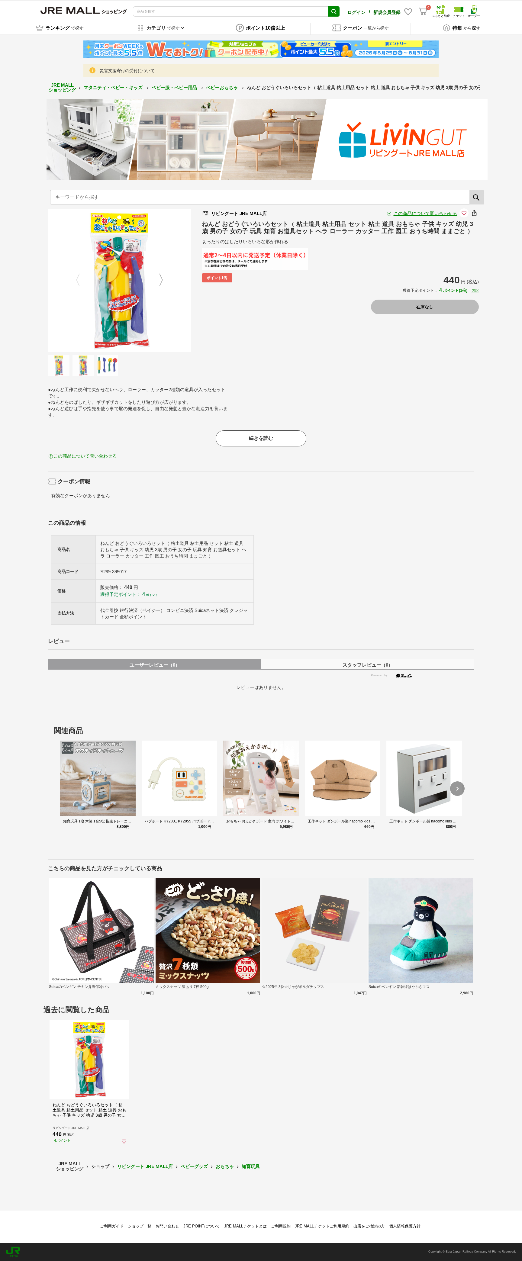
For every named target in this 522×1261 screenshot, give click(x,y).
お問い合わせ (167, 1226)
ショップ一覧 (139, 1226)
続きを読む (261, 438)
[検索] (476, 197)
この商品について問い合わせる (425, 213)
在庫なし (424, 306)
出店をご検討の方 (369, 1226)
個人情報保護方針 (404, 1226)
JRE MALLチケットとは (245, 1226)
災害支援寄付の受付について (127, 70)
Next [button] (157, 280)
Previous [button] (81, 280)
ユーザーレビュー (155, 664)
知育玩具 (251, 1166)
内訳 (475, 290)
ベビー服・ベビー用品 (175, 87)
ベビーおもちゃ (222, 87)
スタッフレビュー (368, 664)
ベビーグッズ (194, 1166)
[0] (423, 11)
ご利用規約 (281, 1226)
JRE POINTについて (201, 1226)
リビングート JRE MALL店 (145, 1166)
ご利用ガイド (112, 1226)
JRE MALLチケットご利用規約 (322, 1226)
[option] (119, 280)
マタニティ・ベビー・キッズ (114, 87)
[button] (457, 788)
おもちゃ (225, 1166)
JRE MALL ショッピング (62, 87)
